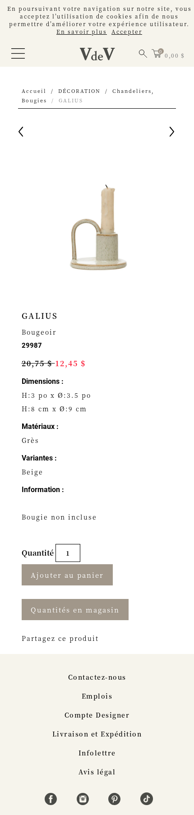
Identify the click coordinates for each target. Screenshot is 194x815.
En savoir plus (81, 31)
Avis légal (97, 771)
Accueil (34, 90)
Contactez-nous (97, 676)
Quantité (38, 553)
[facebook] (52, 802)
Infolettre (97, 752)
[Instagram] (84, 802)
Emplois (97, 695)
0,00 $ (175, 55)
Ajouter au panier (67, 575)
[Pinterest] (115, 802)
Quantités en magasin (75, 609)
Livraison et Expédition (97, 733)
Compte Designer (97, 714)
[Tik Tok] (146, 802)
